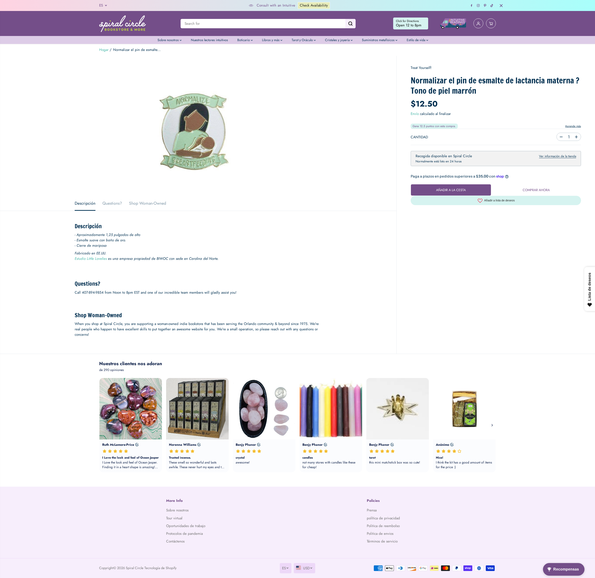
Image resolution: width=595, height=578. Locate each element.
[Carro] (491, 24)
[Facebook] (471, 5)
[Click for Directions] (410, 24)
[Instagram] (478, 5)
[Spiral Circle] (122, 23)
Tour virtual (174, 518)
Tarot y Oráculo (303, 40)
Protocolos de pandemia (184, 533)
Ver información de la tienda (557, 156)
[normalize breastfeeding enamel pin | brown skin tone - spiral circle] (198, 126)
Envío (415, 114)
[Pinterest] (485, 5)
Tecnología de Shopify (160, 567)
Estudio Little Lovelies (91, 258)
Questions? (112, 203)
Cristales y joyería (338, 40)
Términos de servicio (382, 541)
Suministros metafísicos (379, 40)
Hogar (103, 49)
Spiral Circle (135, 567)
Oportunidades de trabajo (185, 525)
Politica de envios (380, 533)
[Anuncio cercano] (501, 6)
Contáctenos (175, 541)
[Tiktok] (492, 5)
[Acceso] (478, 24)
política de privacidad (383, 518)
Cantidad (419, 137)
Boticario (244, 40)
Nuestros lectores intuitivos (209, 40)
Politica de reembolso (383, 525)
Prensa (372, 510)
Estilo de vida (416, 40)
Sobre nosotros (169, 40)
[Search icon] (350, 23)
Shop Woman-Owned (147, 203)
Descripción (85, 203)
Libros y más (271, 40)
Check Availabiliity (314, 5)
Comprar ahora (536, 190)
